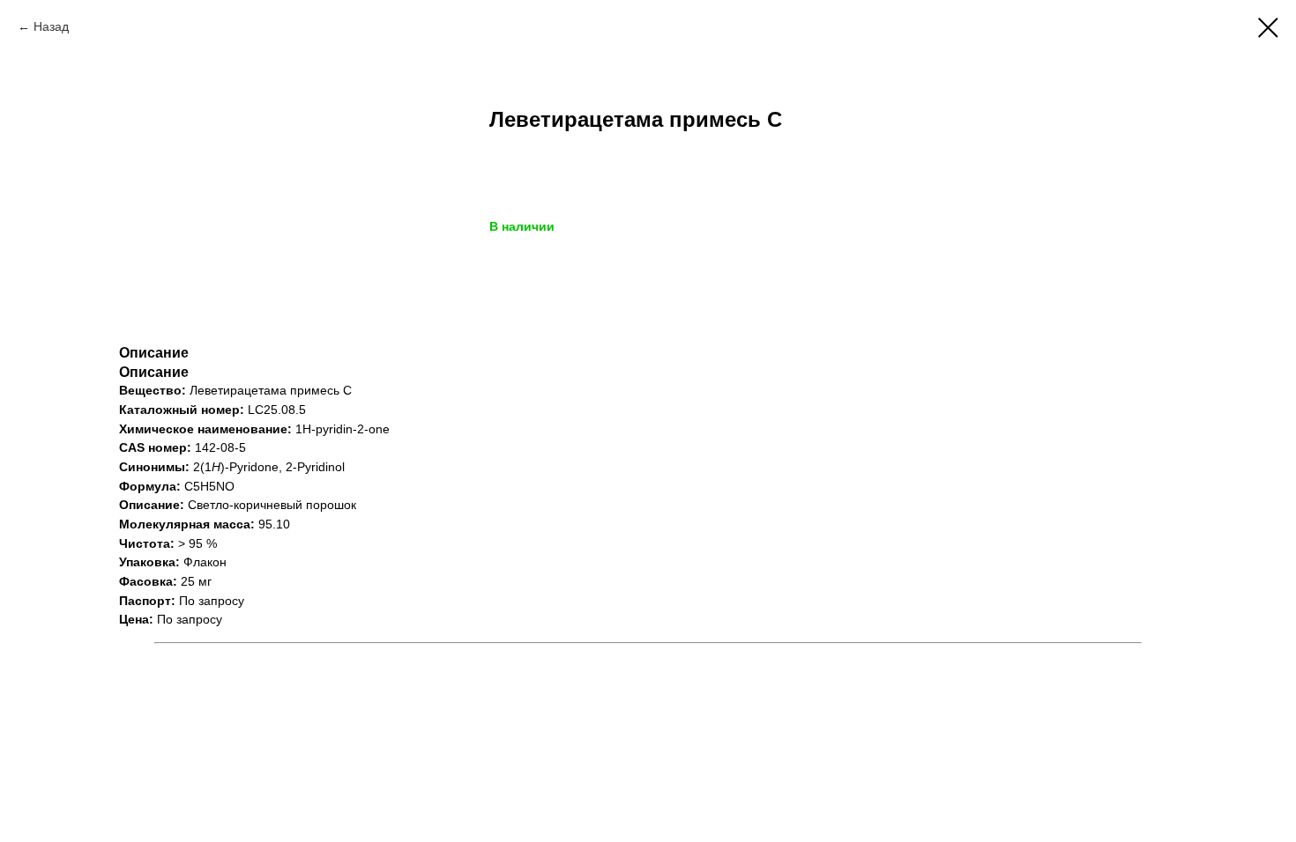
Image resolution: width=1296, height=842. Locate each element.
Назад (51, 26)
